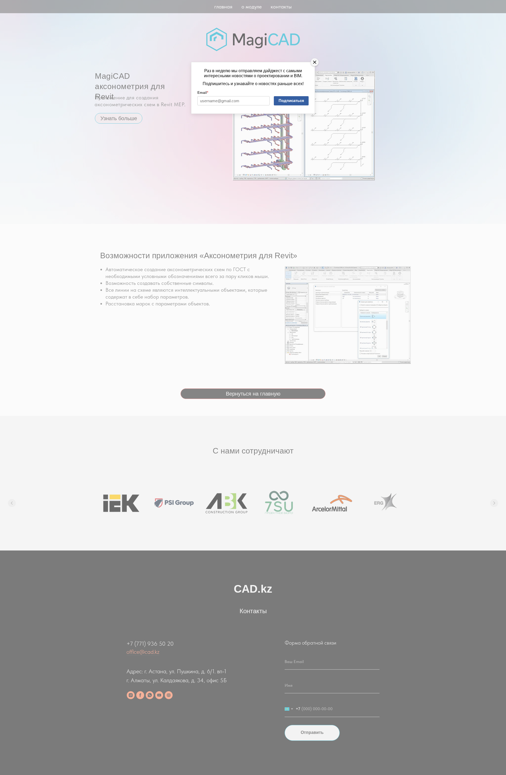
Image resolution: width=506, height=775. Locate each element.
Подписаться (291, 100)
